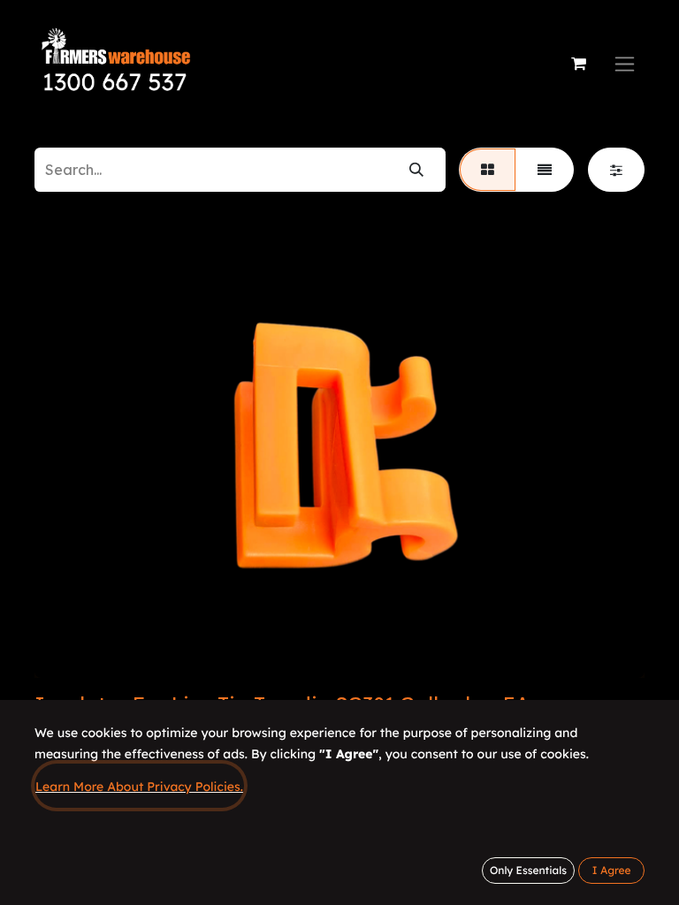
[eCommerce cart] (578, 63)
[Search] (416, 170)
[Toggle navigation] (625, 64)
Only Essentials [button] (528, 870)
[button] (611, 870)
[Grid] (487, 170)
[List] (544, 170)
